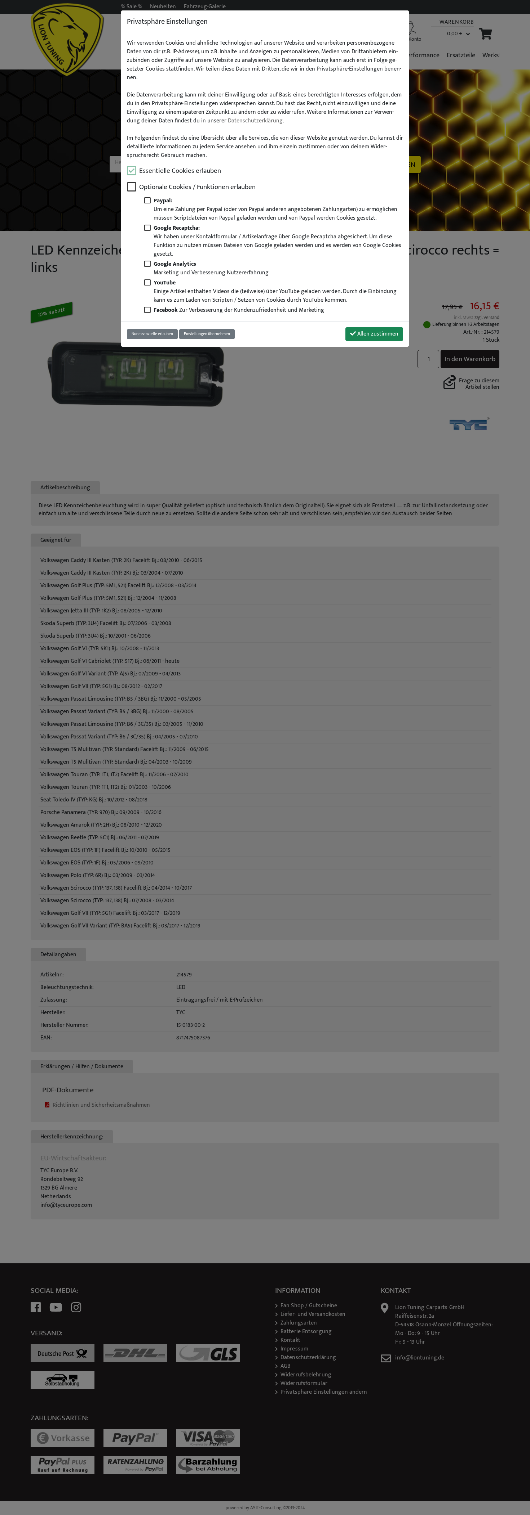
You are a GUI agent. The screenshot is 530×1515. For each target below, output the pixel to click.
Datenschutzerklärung (255, 121)
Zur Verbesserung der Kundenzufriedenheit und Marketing (239, 310)
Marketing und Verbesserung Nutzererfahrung (211, 268)
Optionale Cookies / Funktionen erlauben (197, 187)
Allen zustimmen (377, 334)
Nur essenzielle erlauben (152, 334)
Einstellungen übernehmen (207, 334)
